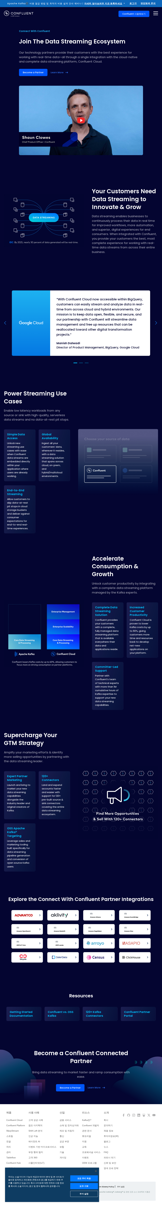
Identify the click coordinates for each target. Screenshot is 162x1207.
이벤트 (85, 1157)
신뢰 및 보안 (110, 1163)
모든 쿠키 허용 (84, 1178)
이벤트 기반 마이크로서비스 (42, 1147)
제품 (8, 1112)
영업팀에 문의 (148, 3)
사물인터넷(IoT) (36, 1163)
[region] (52, 1185)
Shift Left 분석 (35, 1131)
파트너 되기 (109, 1157)
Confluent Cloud (14, 1120)
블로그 (107, 1141)
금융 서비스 (65, 1120)
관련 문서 (87, 1131)
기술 (62, 1152)
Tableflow (11, 1157)
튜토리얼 (86, 1136)
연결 (8, 1141)
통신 (62, 1136)
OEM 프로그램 (89, 1163)
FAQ (106, 1152)
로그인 (133, 3)
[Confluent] (18, 14)
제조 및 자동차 (67, 1131)
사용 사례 (33, 1112)
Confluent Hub (13, 1163)
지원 (84, 1141)
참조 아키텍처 (35, 1125)
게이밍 (63, 1157)
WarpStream (12, 1131)
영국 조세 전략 (111, 1168)
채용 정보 (108, 1131)
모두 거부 (84, 1186)
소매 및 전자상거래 (69, 1125)
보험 (62, 1147)
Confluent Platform (15, 1125)
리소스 (86, 1112)
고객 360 (32, 1157)
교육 (84, 1147)
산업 (62, 1112)
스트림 (9, 1136)
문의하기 (108, 1125)
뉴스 (106, 1147)
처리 (8, 1147)
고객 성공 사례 (35, 1120)
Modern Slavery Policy (104, 1186)
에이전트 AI (34, 1141)
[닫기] (96, 1171)
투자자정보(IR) (111, 1136)
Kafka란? (86, 1120)
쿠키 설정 (121, 1186)
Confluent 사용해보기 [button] (134, 13)
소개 (106, 1112)
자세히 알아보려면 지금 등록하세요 (103, 3)
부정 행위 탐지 (35, 1152)
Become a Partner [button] (33, 72)
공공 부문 (64, 1141)
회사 (106, 1120)
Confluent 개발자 (90, 1125)
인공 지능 (33, 1136)
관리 (8, 1152)
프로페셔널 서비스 (91, 1152)
